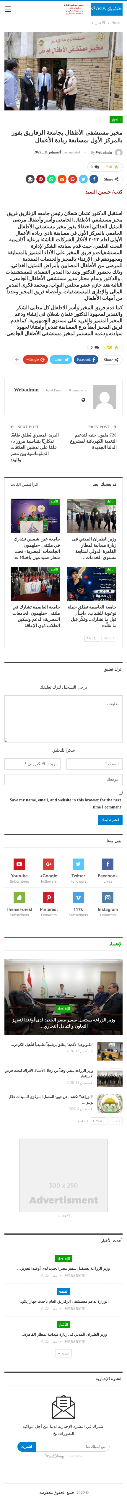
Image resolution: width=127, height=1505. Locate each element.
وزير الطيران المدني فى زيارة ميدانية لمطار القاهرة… (63, 1334)
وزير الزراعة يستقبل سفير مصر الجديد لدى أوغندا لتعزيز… (63, 1268)
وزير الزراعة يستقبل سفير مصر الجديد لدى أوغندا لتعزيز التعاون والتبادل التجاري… (63, 1023)
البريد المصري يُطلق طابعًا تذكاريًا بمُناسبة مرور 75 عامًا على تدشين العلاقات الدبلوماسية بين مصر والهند (34, 447)
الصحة (63, 1291)
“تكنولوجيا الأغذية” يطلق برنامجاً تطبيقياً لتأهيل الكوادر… (52, 1045)
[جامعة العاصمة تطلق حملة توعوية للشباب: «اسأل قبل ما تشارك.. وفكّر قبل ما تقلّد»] (91, 584)
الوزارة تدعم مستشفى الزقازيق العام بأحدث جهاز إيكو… (63, 1301)
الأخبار (116, 120)
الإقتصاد (63, 1008)
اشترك (26, 1446)
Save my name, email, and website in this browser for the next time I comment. (65, 803)
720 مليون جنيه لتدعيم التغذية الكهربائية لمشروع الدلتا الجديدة (93, 441)
